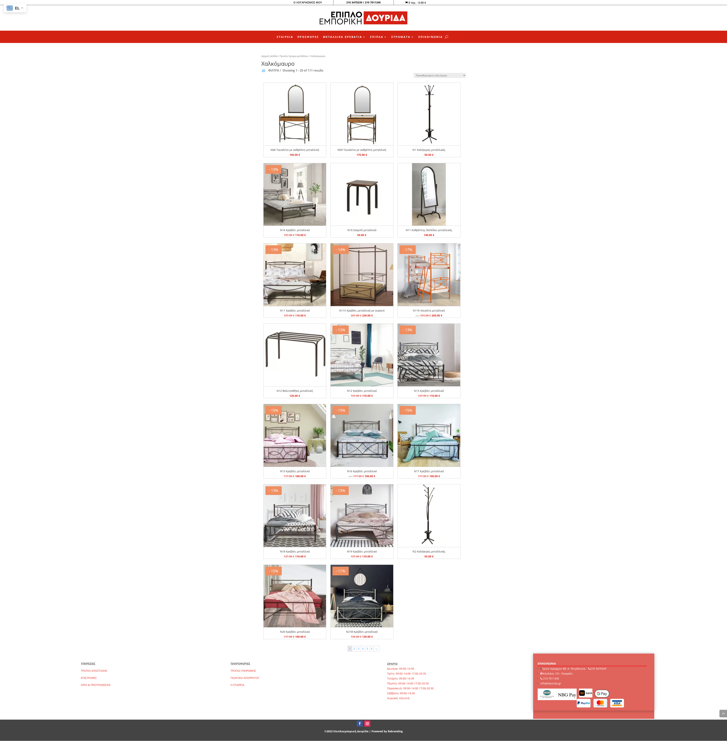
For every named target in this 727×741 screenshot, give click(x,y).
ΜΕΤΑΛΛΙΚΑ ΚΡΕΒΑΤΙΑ (342, 37)
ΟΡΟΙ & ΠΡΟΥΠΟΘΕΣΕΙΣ (96, 685)
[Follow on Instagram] (367, 724)
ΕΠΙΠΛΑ (376, 37)
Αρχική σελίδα (269, 56)
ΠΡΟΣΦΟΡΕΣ (308, 37)
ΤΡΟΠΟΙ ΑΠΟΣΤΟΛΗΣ (94, 670)
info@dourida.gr (550, 683)
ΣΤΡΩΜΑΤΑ (400, 37)
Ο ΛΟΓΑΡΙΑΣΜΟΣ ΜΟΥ (307, 2)
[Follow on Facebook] (360, 724)
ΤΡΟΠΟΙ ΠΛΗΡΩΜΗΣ (243, 670)
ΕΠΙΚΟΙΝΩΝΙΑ (430, 37)
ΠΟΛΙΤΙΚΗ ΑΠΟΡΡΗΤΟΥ (245, 678)
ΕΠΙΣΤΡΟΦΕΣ (89, 678)
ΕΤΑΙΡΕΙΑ (285, 37)
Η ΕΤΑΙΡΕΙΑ (237, 685)
